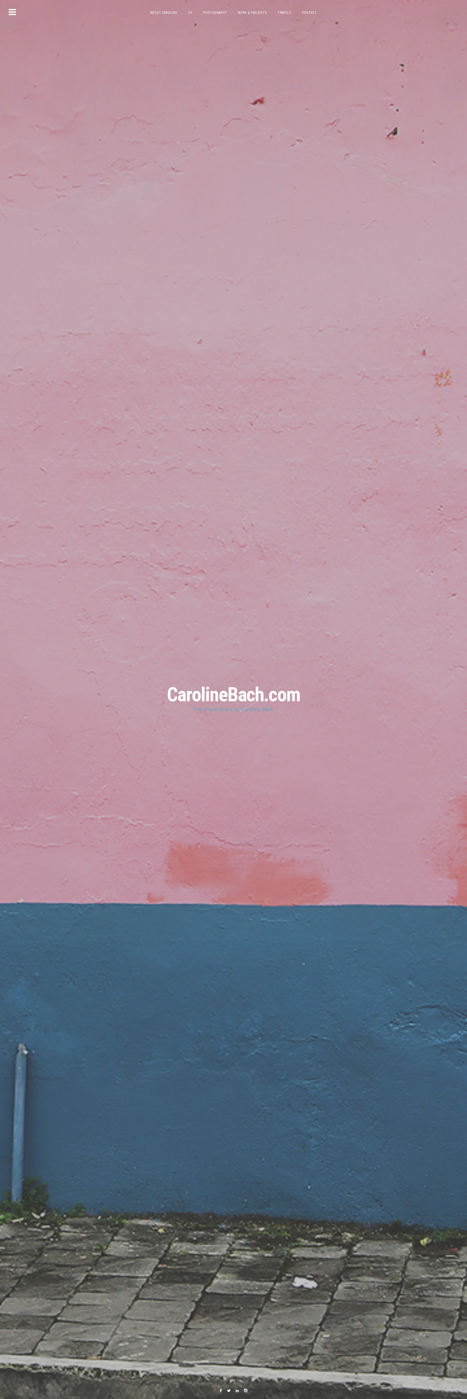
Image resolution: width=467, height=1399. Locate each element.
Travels (284, 13)
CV (190, 13)
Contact (309, 13)
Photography (215, 13)
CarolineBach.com (233, 694)
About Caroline (164, 13)
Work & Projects (252, 13)
